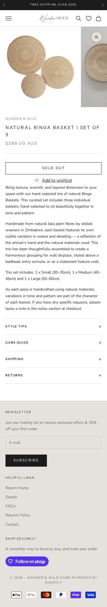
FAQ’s (10, 506)
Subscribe (26, 460)
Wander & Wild (21, 119)
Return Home (17, 488)
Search (11, 497)
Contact (12, 524)
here (92, 6)
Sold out (53, 168)
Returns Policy (17, 515)
